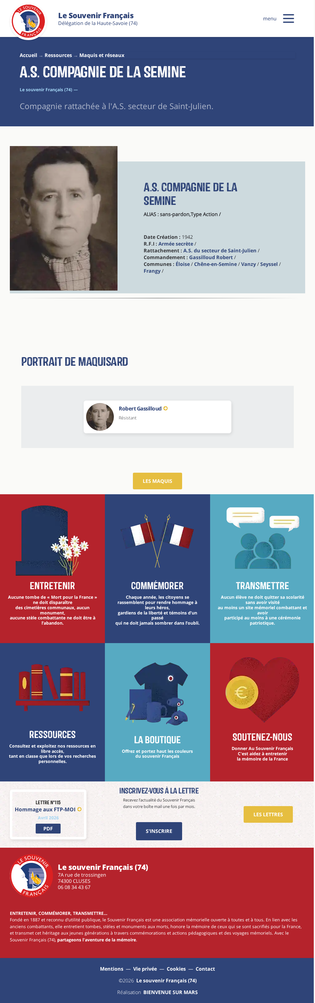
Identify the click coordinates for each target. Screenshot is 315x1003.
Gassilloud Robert (211, 257)
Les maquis (157, 481)
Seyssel (269, 264)
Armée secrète (175, 243)
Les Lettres (268, 814)
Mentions (111, 968)
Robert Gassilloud (140, 408)
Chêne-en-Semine (215, 264)
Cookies (176, 968)
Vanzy (248, 264)
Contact (205, 968)
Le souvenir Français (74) (166, 980)
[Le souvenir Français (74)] (28, 36)
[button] (288, 18)
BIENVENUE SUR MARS (170, 992)
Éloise (183, 264)
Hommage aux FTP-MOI (45, 809)
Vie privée (145, 968)
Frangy (152, 270)
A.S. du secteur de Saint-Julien (220, 250)
